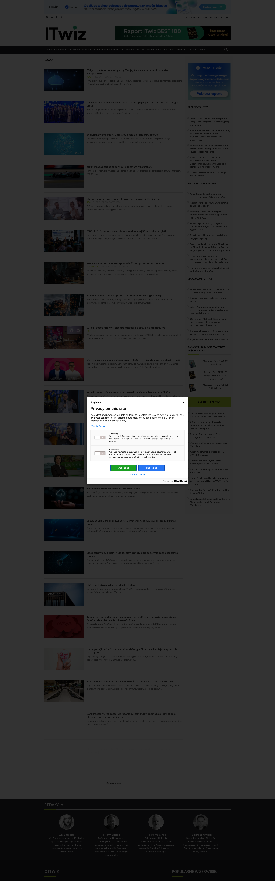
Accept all (123, 467)
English (95, 402)
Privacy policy (97, 426)
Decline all (151, 467)
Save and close (137, 474)
